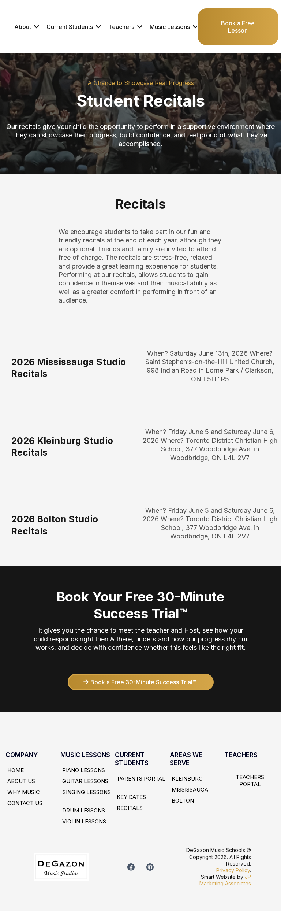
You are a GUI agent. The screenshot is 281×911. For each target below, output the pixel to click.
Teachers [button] (122, 26)
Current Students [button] (70, 26)
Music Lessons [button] (170, 26)
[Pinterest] (150, 867)
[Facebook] (130, 867)
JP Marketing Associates (225, 880)
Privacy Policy (233, 870)
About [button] (23, 26)
